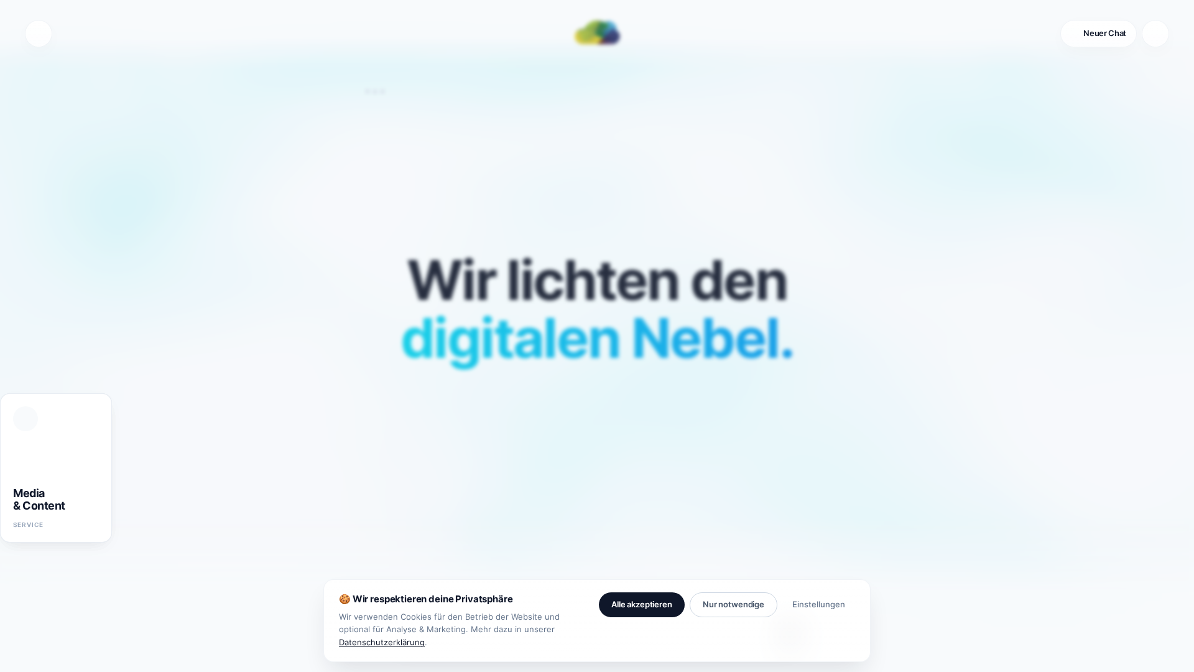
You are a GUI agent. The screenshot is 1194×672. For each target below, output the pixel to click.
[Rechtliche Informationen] (38, 33)
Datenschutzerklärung (382, 642)
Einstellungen (818, 604)
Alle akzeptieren (641, 604)
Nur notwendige (733, 604)
